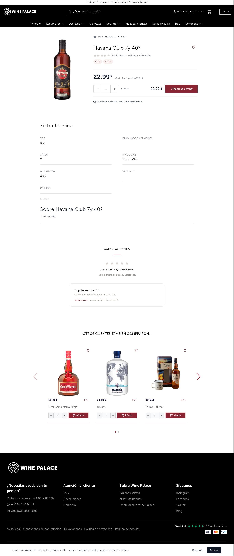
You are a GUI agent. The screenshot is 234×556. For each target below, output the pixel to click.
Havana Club (130, 159)
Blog (177, 23)
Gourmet (111, 23)
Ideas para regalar (136, 23)
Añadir (80, 415)
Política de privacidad (98, 529)
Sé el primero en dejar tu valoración (131, 55)
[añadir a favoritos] (193, 47)
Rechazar (197, 550)
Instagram (182, 493)
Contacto (69, 505)
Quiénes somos (130, 493)
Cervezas (95, 23)
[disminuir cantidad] (51, 415)
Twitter (180, 505)
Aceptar (214, 550)
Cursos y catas (161, 23)
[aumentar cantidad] (64, 415)
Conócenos (192, 23)
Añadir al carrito (182, 88)
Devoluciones (72, 499)
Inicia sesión (80, 300)
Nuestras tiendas (130, 499)
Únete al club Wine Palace (137, 505)
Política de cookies (127, 529)
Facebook (182, 499)
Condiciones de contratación (42, 529)
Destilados (75, 23)
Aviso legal (14, 529)
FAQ (66, 493)
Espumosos (53, 23)
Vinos (34, 23)
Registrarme (196, 11)
